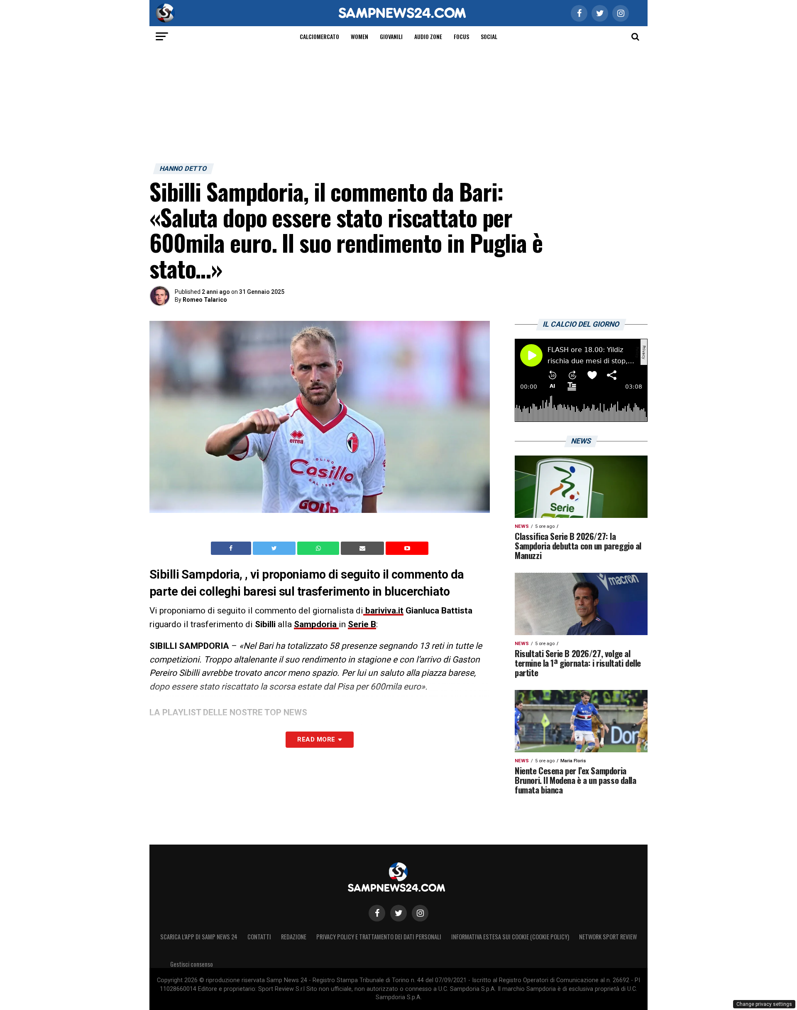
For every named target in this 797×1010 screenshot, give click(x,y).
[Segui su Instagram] (420, 913)
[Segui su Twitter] (398, 913)
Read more (316, 739)
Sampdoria (316, 624)
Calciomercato (319, 36)
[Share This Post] (319, 548)
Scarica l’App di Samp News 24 (198, 936)
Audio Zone (428, 36)
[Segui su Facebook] (377, 913)
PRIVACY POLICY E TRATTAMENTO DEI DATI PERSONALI (378, 936)
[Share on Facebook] (232, 548)
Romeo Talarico (205, 299)
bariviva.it (383, 611)
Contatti (259, 936)
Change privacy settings (764, 1004)
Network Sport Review (608, 936)
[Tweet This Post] (275, 548)
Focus (461, 36)
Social (489, 36)
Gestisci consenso (191, 964)
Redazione (293, 936)
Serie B (362, 624)
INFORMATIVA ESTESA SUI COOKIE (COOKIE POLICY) (510, 936)
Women (359, 36)
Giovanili (391, 36)
